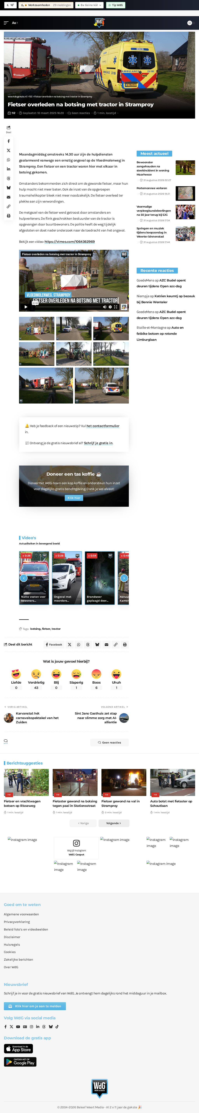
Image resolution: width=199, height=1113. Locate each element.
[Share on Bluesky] (8, 187)
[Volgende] (124, 578)
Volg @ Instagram (76, 852)
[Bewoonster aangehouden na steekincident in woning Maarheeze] (185, 167)
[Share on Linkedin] (8, 169)
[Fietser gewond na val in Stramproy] (123, 782)
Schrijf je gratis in (98, 443)
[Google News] (25, 1027)
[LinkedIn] (38, 1027)
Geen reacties (81, 113)
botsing (35, 629)
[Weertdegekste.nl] (99, 23)
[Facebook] (5, 1027)
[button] (7, 23)
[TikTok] (57, 1027)
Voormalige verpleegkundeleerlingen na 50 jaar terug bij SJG (154, 211)
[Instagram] (31, 1027)
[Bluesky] (50, 1027)
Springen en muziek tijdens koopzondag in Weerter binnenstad (152, 232)
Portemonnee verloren (152, 188)
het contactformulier (102, 426)
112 (13, 113)
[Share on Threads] (8, 178)
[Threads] (44, 1027)
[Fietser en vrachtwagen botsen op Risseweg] (26, 782)
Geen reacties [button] (111, 742)
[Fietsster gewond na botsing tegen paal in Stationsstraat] (75, 782)
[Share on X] (8, 150)
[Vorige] (24, 578)
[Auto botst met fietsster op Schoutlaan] (172, 782)
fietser (46, 629)
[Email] (8, 197)
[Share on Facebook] (8, 141)
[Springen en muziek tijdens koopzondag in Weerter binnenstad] (185, 233)
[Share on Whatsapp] (8, 159)
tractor (56, 629)
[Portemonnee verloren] (185, 193)
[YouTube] (18, 1027)
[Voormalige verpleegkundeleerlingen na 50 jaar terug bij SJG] (185, 212)
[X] (11, 1027)
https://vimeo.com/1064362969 (70, 241)
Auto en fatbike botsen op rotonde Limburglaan (160, 333)
